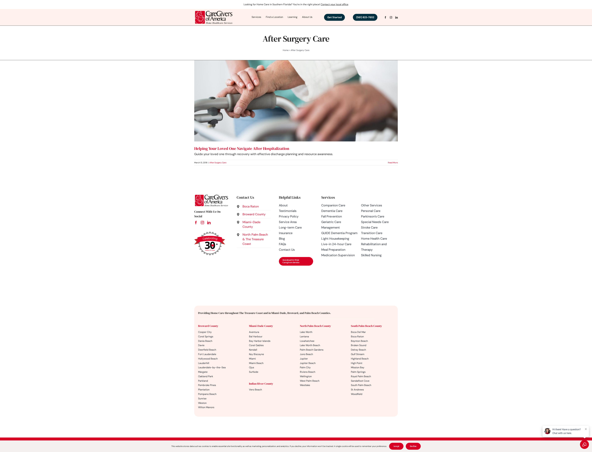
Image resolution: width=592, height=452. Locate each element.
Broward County (208, 326)
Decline (413, 446)
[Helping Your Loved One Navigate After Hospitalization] (296, 101)
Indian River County (261, 384)
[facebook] (385, 17)
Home (286, 50)
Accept (396, 446)
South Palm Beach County (366, 326)
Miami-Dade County (261, 326)
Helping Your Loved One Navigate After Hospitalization (241, 148)
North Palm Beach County (315, 326)
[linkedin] (396, 17)
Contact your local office (334, 4)
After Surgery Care (217, 162)
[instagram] (391, 17)
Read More (393, 162)
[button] (254, 206)
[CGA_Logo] (213, 11)
